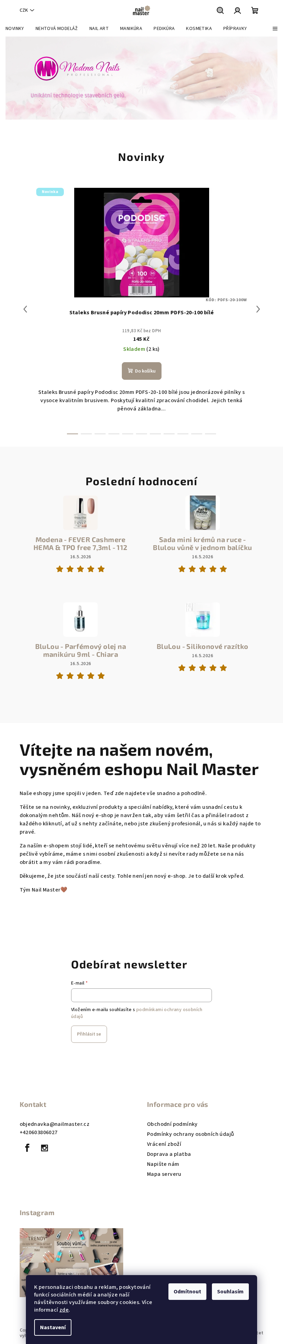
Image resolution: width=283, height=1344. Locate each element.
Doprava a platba (169, 1154)
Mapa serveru (164, 1174)
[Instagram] (44, 1148)
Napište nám (163, 1164)
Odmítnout (187, 1291)
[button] (14, 78)
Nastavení (53, 1327)
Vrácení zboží (164, 1144)
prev (25, 309)
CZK (24, 10)
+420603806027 (39, 1132)
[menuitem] (15, 29)
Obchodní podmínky (172, 1124)
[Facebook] (28, 1148)
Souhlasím (230, 1291)
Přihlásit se (89, 1034)
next (258, 309)
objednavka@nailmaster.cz (55, 1124)
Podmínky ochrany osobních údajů (190, 1134)
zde (64, 1310)
